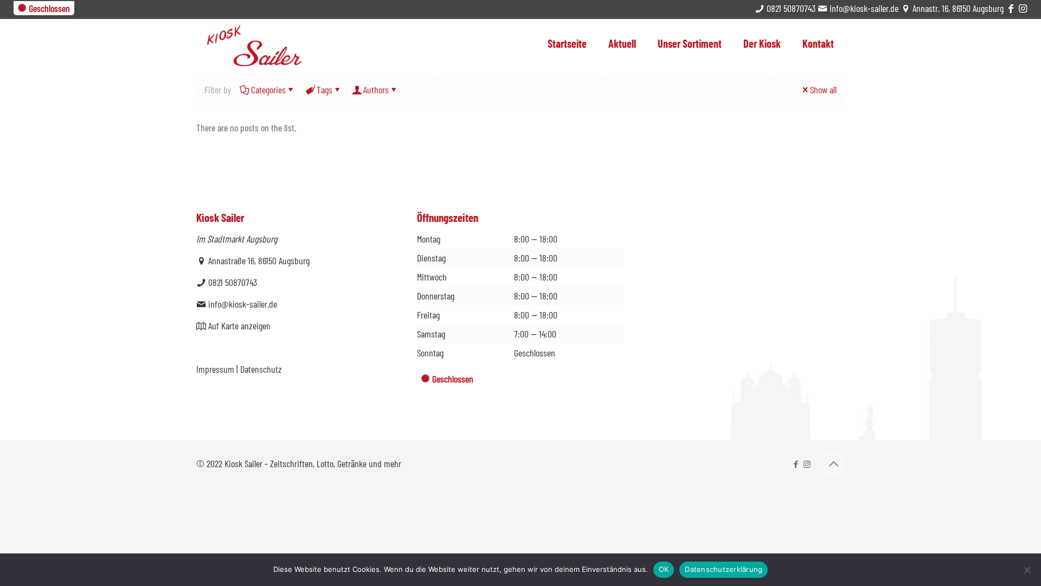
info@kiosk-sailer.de (862, 8)
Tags (324, 89)
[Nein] (1027, 569)
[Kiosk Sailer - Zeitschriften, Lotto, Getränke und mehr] (254, 42)
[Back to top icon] (833, 463)
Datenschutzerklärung (723, 569)
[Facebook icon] (796, 464)
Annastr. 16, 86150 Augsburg (957, 8)
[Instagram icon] (807, 464)
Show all (823, 89)
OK (664, 569)
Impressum (215, 369)
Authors (376, 89)
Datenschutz (261, 369)
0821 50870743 (789, 8)
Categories (268, 89)
